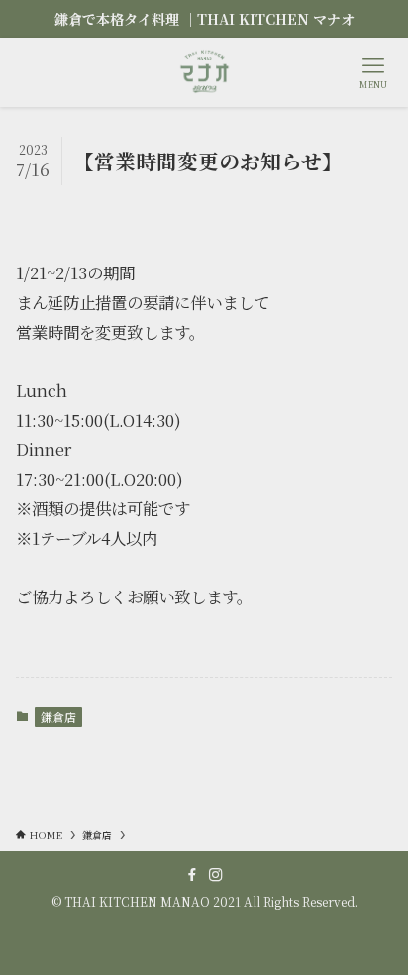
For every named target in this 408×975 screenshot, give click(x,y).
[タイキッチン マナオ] (204, 72)
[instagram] (216, 875)
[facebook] (192, 875)
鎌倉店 (58, 716)
